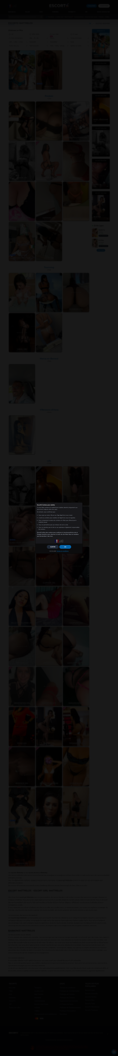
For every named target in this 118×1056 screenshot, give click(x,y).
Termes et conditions (63, 551)
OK (65, 547)
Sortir (52, 547)
